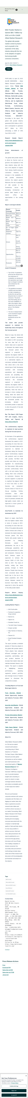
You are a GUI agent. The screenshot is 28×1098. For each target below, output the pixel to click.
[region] (14, 1086)
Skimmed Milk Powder (11, 885)
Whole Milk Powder (10, 882)
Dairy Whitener (9, 888)
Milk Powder (8, 879)
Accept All (14, 1095)
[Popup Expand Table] (22, 266)
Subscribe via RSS (7, 970)
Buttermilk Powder (10, 891)
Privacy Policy (14, 1083)
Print (3, 965)
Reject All (14, 1090)
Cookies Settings (14, 1086)
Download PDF (6, 967)
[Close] (26, 1075)
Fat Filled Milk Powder (10, 893)
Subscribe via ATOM (8, 972)
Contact (7, 949)
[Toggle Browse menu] (22, 10)
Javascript (5, 975)
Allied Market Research (15, 65)
